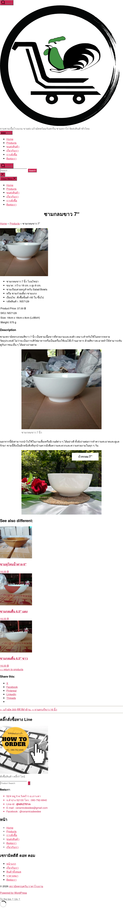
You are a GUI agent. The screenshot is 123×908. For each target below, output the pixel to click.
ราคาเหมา (12, 875)
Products (11, 143)
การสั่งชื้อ (11, 154)
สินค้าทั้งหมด (13, 871)
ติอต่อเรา (11, 158)
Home (9, 139)
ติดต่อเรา (11, 879)
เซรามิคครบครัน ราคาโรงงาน (26, 886)
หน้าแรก (11, 863)
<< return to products (11, 669)
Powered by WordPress (13, 893)
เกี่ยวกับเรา (12, 150)
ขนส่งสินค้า (12, 146)
